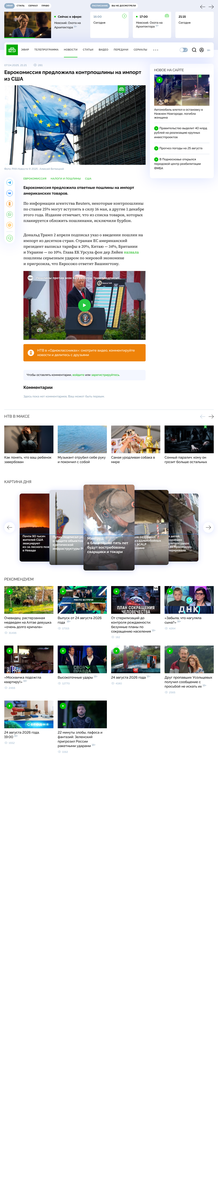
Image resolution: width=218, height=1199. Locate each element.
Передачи (121, 49)
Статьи (88, 49)
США (88, 178)
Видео (103, 49)
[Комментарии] (9, 238)
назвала (131, 252)
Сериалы (140, 49)
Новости (70, 49)
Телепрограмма (46, 49)
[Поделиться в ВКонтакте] (9, 193)
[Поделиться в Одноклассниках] (9, 204)
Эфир (25, 49)
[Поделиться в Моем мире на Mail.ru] (9, 225)
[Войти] (201, 50)
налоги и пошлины (66, 178)
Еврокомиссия (34, 178)
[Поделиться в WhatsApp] (9, 214)
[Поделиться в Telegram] (9, 182)
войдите (78, 375)
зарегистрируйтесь (105, 375)
